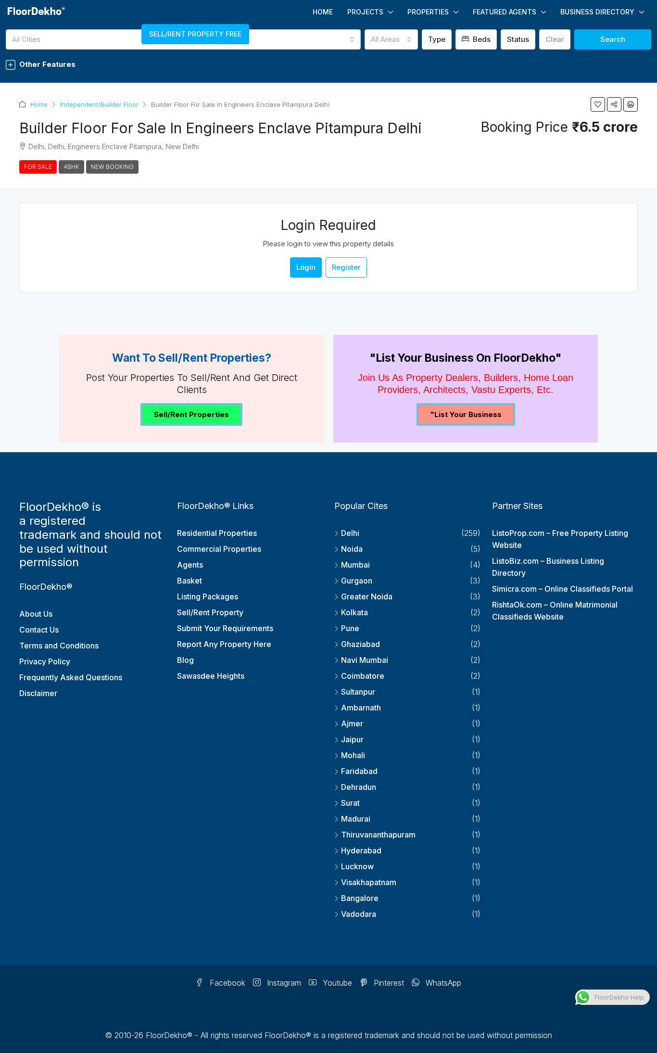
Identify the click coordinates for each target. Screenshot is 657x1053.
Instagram (283, 983)
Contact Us (39, 629)
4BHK (71, 166)
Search (612, 39)
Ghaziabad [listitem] (360, 644)
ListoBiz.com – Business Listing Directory (548, 567)
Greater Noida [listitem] (366, 596)
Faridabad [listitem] (359, 771)
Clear (554, 39)
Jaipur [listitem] (352, 739)
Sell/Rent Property (210, 612)
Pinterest (387, 983)
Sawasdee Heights (210, 676)
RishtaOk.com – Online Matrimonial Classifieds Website (555, 611)
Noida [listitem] (352, 549)
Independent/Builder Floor (99, 104)
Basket (189, 580)
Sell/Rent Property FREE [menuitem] (195, 34)
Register (346, 267)
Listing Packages (207, 596)
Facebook (226, 983)
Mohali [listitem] (353, 755)
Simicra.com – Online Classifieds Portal (562, 589)
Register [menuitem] (120, 34)
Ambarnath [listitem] (361, 707)
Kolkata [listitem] (354, 612)
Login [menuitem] (83, 34)
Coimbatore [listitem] (362, 676)
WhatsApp (442, 983)
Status (518, 39)
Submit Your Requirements (225, 628)
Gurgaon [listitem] (356, 580)
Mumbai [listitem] (355, 565)
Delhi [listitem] (350, 533)
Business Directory (597, 12)
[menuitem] (37, 34)
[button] (328, 64)
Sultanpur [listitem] (358, 692)
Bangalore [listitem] (360, 898)
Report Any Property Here (224, 644)
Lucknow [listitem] (357, 866)
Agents (190, 565)
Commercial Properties (219, 549)
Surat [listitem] (350, 803)
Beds (481, 39)
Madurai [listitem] (355, 819)
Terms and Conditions (59, 645)
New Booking (112, 166)
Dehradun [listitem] (358, 787)
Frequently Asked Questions (70, 677)
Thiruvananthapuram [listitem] (378, 834)
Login (306, 267)
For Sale (38, 166)
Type (436, 39)
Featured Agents (504, 12)
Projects (365, 12)
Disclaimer (38, 693)
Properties (428, 12)
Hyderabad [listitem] (361, 850)
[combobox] (391, 39)
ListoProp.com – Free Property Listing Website (560, 539)
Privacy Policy (44, 661)
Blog (185, 660)
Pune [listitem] (350, 628)
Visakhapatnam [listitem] (368, 882)
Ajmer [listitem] (352, 723)
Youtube (336, 983)
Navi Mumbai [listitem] (364, 660)
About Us (35, 614)
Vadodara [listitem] (358, 914)
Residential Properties (217, 533)
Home (323, 12)
